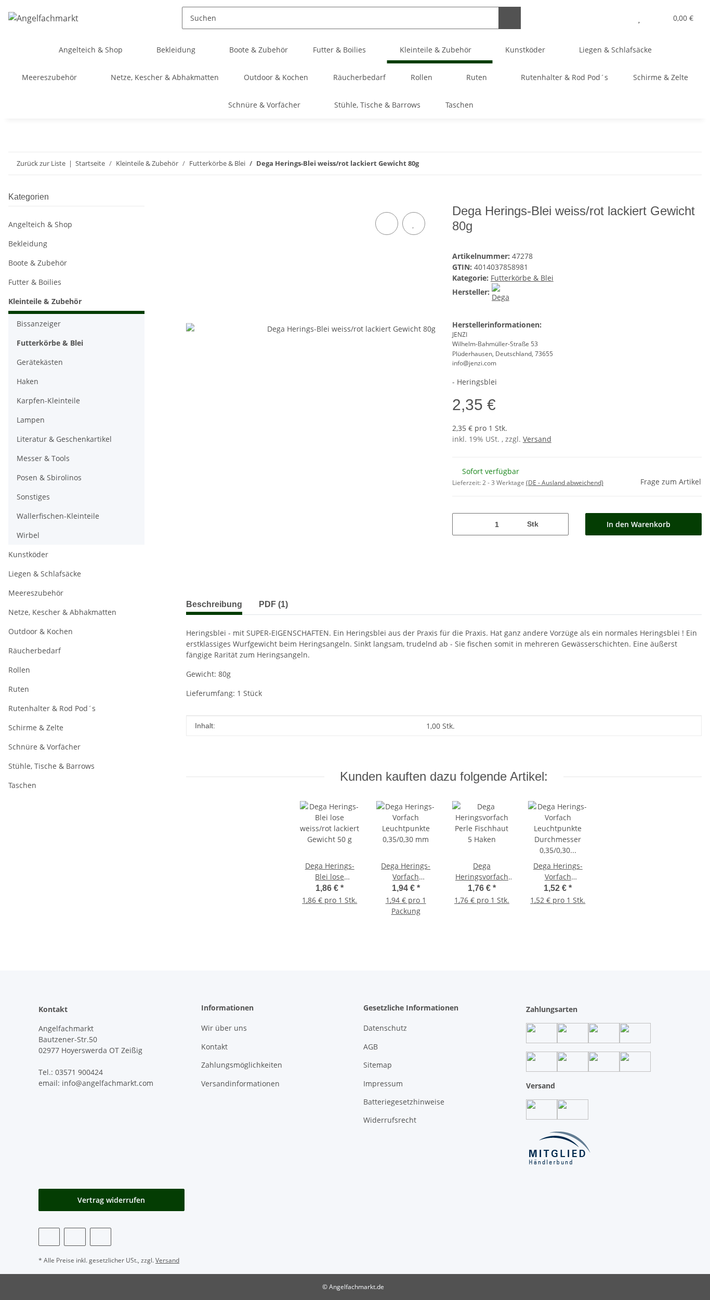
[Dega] (501, 292)
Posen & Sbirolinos (49, 477)
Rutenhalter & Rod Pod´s (52, 708)
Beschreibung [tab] (214, 604)
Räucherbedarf (34, 650)
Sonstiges (33, 497)
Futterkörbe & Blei (522, 278)
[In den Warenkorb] (194, 198)
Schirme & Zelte (35, 727)
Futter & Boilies (34, 282)
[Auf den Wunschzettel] (413, 223)
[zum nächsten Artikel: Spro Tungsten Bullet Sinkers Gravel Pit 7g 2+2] (668, 163)
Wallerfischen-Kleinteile (58, 516)
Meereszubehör (35, 593)
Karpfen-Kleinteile (48, 400)
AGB (370, 1047)
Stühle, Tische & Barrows (51, 766)
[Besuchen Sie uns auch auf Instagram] (74, 1237)
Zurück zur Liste (41, 163)
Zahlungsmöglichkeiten (241, 1065)
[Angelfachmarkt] (43, 18)
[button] (618, 18)
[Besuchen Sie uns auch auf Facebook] (49, 1237)
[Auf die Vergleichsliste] (386, 223)
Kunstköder (28, 554)
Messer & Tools (43, 458)
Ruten (18, 689)
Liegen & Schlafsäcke (44, 574)
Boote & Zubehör (37, 263)
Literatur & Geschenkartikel (64, 439)
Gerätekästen (40, 362)
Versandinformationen (240, 1083)
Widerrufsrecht (389, 1120)
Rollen (19, 670)
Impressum (383, 1083)
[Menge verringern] (464, 524)
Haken (27, 381)
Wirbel (28, 535)
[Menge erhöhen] (557, 524)
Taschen (22, 785)
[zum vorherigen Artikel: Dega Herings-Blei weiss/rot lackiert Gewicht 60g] (690, 163)
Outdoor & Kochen (40, 631)
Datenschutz (385, 1028)
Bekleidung (27, 243)
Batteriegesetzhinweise (403, 1102)
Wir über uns (224, 1028)
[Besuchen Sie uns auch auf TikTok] (100, 1237)
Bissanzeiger (39, 324)
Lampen (31, 420)
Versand (537, 439)
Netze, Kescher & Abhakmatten (62, 612)
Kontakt (214, 1047)
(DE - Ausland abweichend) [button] (564, 482)
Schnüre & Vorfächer (44, 747)
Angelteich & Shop (40, 224)
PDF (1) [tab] (273, 604)
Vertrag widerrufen (111, 1200)
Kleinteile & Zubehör (45, 301)
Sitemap (377, 1065)
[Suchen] (509, 18)
